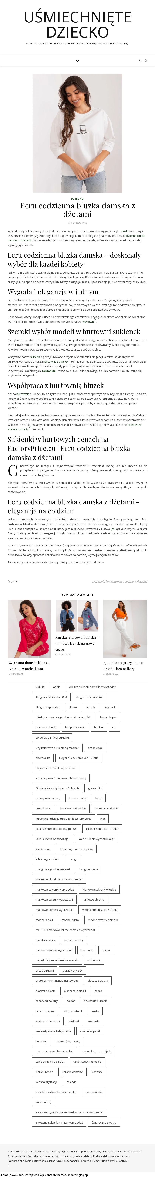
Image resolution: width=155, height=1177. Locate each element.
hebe (98, 798)
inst (102, 818)
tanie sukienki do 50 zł (50, 1061)
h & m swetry (78, 798)
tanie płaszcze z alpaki (96, 1051)
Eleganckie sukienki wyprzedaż (55, 768)
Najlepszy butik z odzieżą (77, 1156)
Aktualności (43, 1151)
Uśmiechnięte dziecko (78, 24)
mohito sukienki (46, 940)
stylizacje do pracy (48, 1021)
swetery (41, 1041)
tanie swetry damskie (87, 1061)
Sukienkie (49, 371)
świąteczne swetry (104, 1122)
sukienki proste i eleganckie (53, 1031)
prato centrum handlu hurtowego (57, 980)
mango (73, 859)
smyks (95, 1011)
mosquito (87, 950)
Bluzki (124, 231)
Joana (15, 581)
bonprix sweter (75, 727)
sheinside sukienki (95, 1001)
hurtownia (22, 394)
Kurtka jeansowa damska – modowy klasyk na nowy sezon (77, 643)
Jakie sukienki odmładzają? (53, 839)
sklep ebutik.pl (73, 1011)
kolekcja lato (44, 849)
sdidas (71, 1001)
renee (98, 991)
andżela (90, 707)
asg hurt (109, 707)
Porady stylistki (60, 1151)
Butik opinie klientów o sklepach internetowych (34, 1156)
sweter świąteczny (68, 1041)
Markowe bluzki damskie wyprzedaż (59, 879)
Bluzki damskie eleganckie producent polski (63, 717)
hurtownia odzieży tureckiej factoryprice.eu (63, 818)
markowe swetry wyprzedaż (54, 899)
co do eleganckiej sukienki (52, 737)
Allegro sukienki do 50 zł (51, 697)
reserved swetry (47, 1001)
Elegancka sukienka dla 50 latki (78, 758)
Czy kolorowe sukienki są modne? (57, 748)
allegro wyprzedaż (48, 707)
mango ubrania (88, 869)
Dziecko (77, 198)
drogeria (86, 1160)
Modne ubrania (133, 1151)
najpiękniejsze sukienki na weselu (57, 960)
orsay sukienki (45, 970)
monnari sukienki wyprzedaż (54, 950)
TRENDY (75, 1151)
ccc (114, 727)
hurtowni (88, 321)
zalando (72, 1082)
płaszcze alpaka (98, 980)
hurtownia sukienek (55, 361)
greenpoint (95, 788)
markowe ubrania (93, 899)
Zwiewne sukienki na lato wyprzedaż (59, 1122)
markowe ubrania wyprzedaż (54, 910)
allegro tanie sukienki (89, 697)
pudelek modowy (91, 1151)
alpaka (73, 707)
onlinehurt (93, 960)
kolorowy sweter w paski (76, 849)
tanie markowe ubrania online (55, 1051)
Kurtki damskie (109, 1160)
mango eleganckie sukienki (53, 869)
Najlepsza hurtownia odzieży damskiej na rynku (35, 1160)
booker (98, 727)
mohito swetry (74, 940)
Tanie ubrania (44, 1072)
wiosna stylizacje (47, 1082)
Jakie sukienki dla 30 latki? (102, 828)
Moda (11, 1151)
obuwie (123, 1160)
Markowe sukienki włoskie (99, 889)
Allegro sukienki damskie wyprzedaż (92, 687)
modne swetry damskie (103, 920)
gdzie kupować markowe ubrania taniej (61, 778)
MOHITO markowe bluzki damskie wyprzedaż (65, 930)
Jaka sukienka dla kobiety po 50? (56, 828)
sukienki (35, 357)
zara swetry (43, 1102)
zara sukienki (93, 1092)
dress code (95, 748)
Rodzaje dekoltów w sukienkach (111, 1156)
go (113, 529)
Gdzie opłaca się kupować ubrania (57, 788)
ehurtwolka (43, 758)
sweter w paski (90, 1031)
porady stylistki (73, 970)
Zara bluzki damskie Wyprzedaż (56, 1092)
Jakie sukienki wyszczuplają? (96, 839)
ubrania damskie (72, 1072)
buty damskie (72, 1160)
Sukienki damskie (26, 1151)
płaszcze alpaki (45, 991)
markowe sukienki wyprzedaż (55, 889)
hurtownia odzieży (107, 808)
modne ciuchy (70, 920)
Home (95, 1160)
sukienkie (93, 1021)
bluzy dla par (108, 717)
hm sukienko (44, 808)
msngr (106, 950)
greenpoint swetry (48, 798)
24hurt (40, 687)
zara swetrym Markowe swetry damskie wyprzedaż (69, 1112)
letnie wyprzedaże (48, 859)
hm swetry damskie (73, 808)
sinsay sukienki (45, 1011)
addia (56, 687)
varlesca (97, 1072)
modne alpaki (44, 920)
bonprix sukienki (46, 727)
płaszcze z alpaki (75, 991)
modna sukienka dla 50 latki (99, 910)
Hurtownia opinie (112, 1151)
